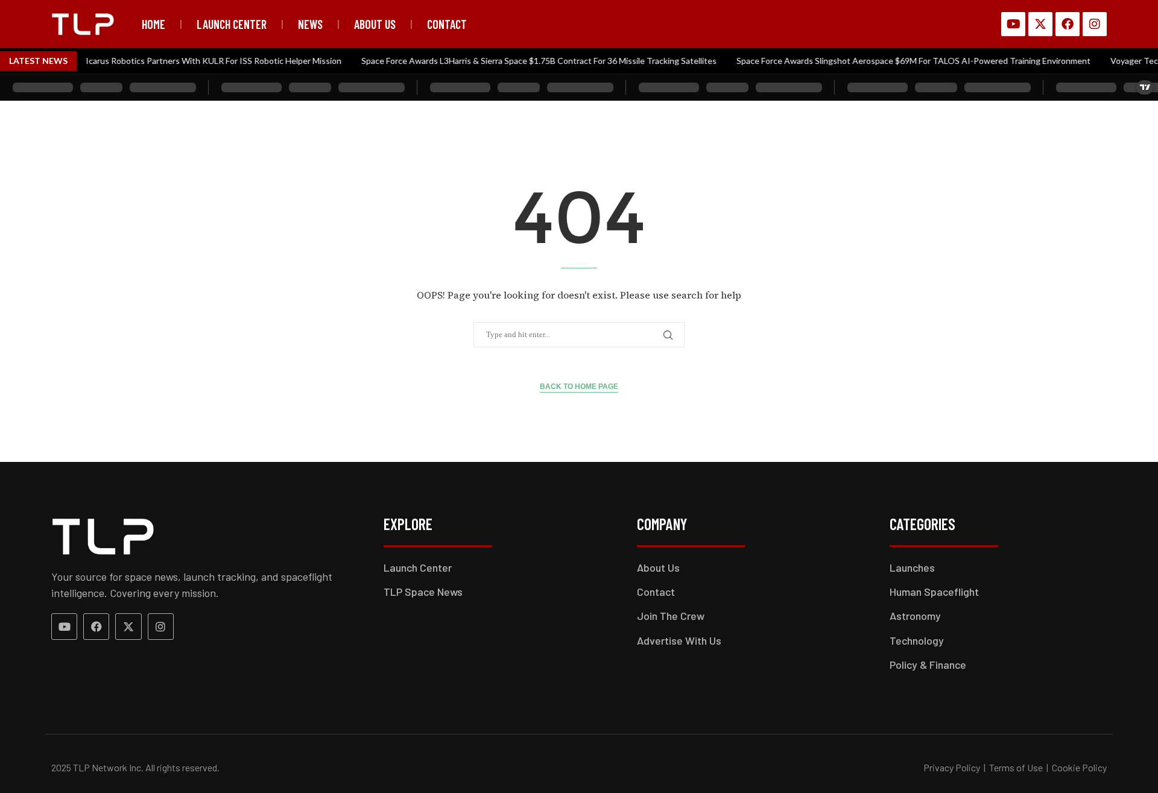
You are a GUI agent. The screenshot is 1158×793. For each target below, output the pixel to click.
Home (153, 24)
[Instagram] (1095, 24)
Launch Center (232, 24)
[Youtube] (1013, 24)
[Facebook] (1067, 24)
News (310, 24)
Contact (447, 24)
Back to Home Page (579, 386)
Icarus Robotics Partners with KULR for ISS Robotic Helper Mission (201, 60)
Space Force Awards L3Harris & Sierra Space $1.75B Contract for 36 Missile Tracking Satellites (526, 60)
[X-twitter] (1040, 24)
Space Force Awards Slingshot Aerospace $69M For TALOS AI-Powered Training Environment (901, 60)
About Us (375, 24)
